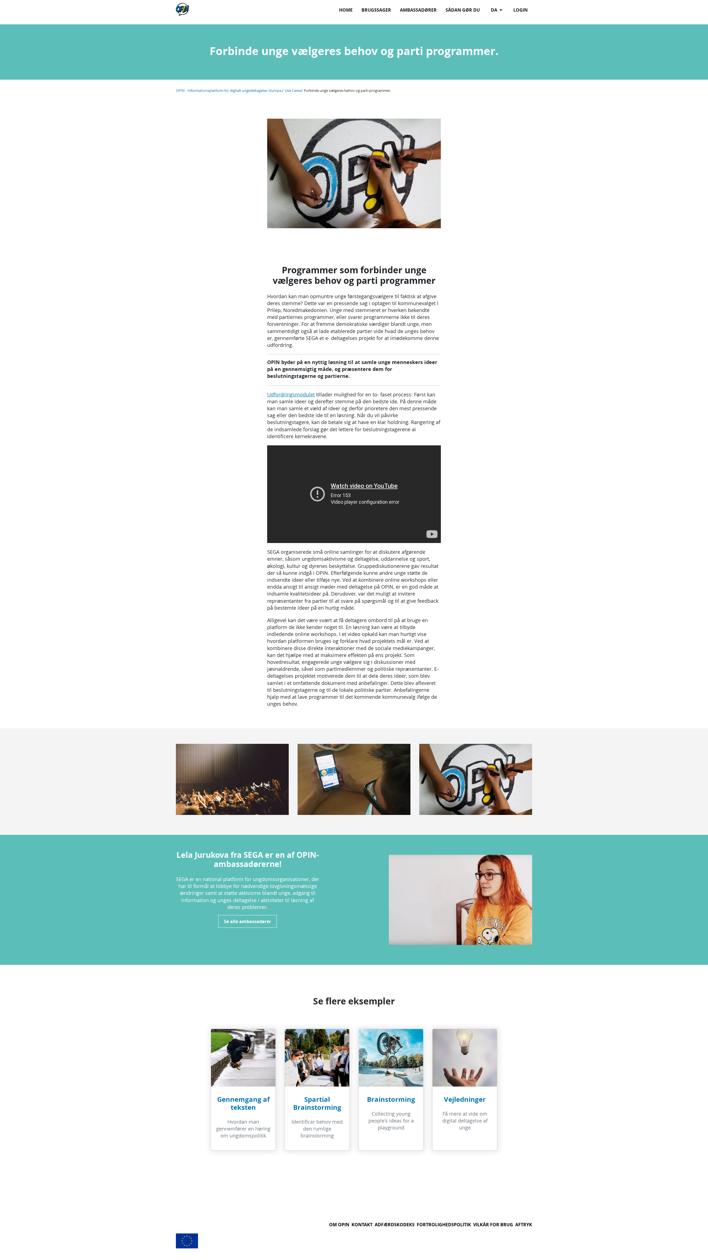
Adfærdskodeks (395, 1225)
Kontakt (362, 1225)
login (520, 10)
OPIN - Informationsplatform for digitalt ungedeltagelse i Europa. (229, 90)
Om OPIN (339, 1225)
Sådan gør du (463, 10)
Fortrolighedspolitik (444, 1225)
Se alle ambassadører (247, 921)
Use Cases (293, 90)
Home (346, 10)
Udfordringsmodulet (291, 394)
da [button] (494, 10)
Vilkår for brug (493, 1225)
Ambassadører (418, 10)
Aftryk (523, 1225)
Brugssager (376, 10)
